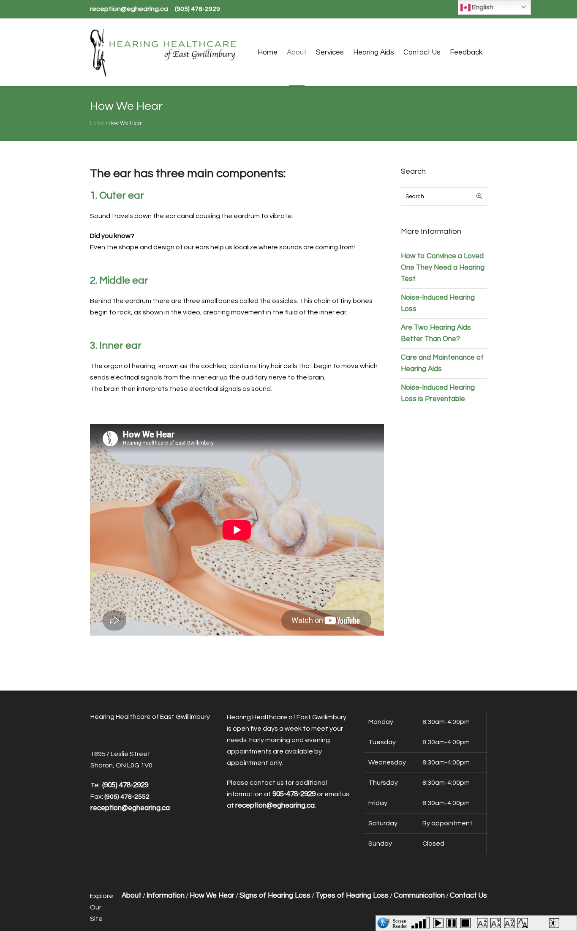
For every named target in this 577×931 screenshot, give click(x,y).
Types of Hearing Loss (352, 895)
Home (97, 123)
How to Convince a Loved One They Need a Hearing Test (442, 267)
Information (166, 895)
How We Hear (212, 895)
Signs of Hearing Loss (275, 895)
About (132, 895)
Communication (419, 895)
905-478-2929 (294, 794)
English (482, 7)
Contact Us (468, 895)
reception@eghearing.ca (129, 8)
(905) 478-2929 (197, 8)
